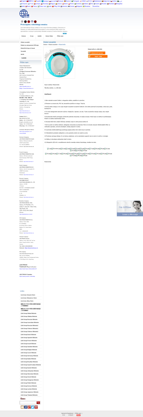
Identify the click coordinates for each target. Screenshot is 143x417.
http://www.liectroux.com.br (25, 214)
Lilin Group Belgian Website (29, 349)
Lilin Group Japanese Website (29, 392)
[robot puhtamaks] (69, 7)
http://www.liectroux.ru (29, 197)
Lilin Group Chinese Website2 (29, 331)
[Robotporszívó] (49, 4)
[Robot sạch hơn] (53, 7)
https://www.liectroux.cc (24, 110)
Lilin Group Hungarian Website (30, 380)
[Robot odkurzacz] (69, 4)
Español (38, 1)
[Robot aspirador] (35, 1)
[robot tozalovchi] (38, 7)
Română (111, 3)
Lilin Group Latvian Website (29, 389)
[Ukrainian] (83, 7)
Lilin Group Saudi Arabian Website (31, 365)
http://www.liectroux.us (29, 233)
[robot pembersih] (48, 7)
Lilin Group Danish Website (29, 368)
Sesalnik (23, 51)
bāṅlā (23, 6)
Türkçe (35, 6)
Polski (72, 3)
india (50, 6)
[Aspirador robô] (72, 1)
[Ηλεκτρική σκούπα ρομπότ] (20, 4)
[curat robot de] (108, 4)
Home (45, 44)
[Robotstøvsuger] (63, 4)
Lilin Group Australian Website (30, 322)
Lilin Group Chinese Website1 (29, 328)
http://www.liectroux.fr (28, 161)
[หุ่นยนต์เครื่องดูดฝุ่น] (89, 4)
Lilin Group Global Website (28, 313)
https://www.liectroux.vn (31, 248)
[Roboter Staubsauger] (65, 1)
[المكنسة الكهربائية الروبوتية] (118, 1)
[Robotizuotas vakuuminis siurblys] (56, 4)
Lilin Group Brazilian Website (29, 362)
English (23, 1)
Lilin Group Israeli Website (28, 343)
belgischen (106, 1)
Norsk (29, 6)
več (64, 33)
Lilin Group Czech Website (28, 352)
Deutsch (68, 1)
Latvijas (37, 3)
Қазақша (46, 1)
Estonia (72, 6)
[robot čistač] (100, 4)
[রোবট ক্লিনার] (20, 7)
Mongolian (119, 3)
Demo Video (49, 36)
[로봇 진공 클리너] (87, 1)
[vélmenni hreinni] (61, 7)
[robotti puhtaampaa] (94, 4)
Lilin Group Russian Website (29, 319)
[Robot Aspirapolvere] (83, 4)
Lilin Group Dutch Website (28, 334)
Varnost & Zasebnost (67, 413)
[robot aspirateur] (102, 1)
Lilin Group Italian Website (28, 359)
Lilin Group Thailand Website (29, 395)
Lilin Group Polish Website (28, 383)
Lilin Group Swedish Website (29, 346)
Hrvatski (103, 3)
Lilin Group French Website (29, 340)
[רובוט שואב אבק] (29, 4)
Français (60, 1)
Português (76, 1)
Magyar (52, 3)
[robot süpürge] (32, 7)
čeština (114, 1)
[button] (130, 216)
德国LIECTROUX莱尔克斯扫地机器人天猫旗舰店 (31, 304)
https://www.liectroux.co (26, 88)
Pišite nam (60, 36)
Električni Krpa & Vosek (28, 48)
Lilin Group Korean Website (29, 386)
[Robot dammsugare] (75, 4)
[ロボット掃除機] (81, 1)
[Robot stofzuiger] (93, 1)
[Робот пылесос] (42, 1)
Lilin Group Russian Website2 (29, 325)
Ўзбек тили (42, 6)
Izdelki (39, 36)
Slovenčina (95, 6)
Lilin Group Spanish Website (29, 337)
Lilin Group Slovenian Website (29, 374)
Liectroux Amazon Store (28, 295)
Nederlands (97, 1)
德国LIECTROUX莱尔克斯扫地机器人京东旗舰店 (31, 309)
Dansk (66, 3)
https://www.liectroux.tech (25, 112)
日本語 (84, 1)
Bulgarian (79, 6)
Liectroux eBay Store (27, 301)
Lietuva (59, 3)
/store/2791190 (22, 133)
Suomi (97, 3)
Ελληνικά (24, 3)
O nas (31, 36)
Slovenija (45, 3)
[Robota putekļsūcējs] (34, 4)
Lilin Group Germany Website (29, 356)
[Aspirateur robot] (57, 1)
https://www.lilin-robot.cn (25, 86)
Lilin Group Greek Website (28, 377)
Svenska (78, 3)
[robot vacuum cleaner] (20, 1)
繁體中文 (31, 1)
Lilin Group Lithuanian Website (30, 371)
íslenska (64, 6)
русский (53, 1)
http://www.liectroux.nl (28, 174)
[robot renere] (26, 7)
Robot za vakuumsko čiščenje (30, 45)
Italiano (86, 3)
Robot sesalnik (25, 42)
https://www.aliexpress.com (25, 131)
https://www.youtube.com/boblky (27, 276)
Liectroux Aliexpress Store (29, 298)
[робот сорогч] (115, 4)
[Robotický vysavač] (111, 1)
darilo (22, 54)
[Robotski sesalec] (42, 4)
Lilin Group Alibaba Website (29, 316)
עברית (31, 3)
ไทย (91, 3)
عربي (120, 1)
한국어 (90, 1)
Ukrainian (87, 6)
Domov (24, 36)
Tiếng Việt (57, 6)
